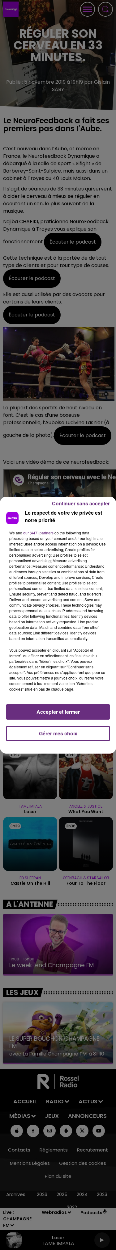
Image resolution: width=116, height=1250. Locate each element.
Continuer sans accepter (81, 503)
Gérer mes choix (58, 733)
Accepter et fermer (58, 711)
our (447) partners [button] (38, 532)
